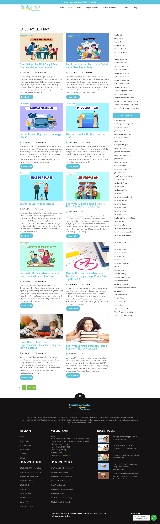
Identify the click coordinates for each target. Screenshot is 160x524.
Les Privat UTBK (26, 506)
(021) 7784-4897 (64, 444)
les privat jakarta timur (122, 235)
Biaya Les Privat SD (121, 77)
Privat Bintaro (119, 270)
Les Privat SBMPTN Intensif (30, 472)
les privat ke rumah (121, 239)
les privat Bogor (120, 204)
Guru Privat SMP (120, 165)
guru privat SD (119, 159)
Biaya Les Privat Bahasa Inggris (126, 101)
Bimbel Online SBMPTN (29, 476)
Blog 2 (22, 458)
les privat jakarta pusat (122, 228)
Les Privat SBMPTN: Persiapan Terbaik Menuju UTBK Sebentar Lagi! (86, 347)
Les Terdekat (119, 42)
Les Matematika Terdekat (124, 98)
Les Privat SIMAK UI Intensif (62, 468)
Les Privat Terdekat (121, 73)
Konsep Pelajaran (120, 179)
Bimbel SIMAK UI (121, 66)
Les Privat (118, 35)
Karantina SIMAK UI (27, 481)
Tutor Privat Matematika (123, 312)
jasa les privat (119, 172)
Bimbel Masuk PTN (121, 84)
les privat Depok (120, 207)
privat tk (117, 291)
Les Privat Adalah (120, 63)
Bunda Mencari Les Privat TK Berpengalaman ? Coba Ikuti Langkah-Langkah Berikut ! (40, 344)
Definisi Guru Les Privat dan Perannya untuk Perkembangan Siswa (124, 448)
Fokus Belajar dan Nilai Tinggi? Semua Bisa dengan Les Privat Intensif (40, 66)
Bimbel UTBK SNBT (110, 7)
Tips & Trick (119, 298)
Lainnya (125, 7)
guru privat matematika (123, 155)
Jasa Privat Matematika (123, 176)
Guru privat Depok (121, 145)
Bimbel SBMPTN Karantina (30, 468)
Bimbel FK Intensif (58, 493)
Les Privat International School (125, 218)
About (70, 7)
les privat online (120, 249)
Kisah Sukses (25, 449)
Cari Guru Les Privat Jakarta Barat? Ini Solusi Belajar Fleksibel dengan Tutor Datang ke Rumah (126, 476)
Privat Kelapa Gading (122, 277)
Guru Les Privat (120, 49)
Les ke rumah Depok (122, 190)
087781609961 (91, 2)
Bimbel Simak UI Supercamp (61, 498)
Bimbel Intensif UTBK (122, 94)
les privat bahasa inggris (123, 197)
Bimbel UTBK (25, 498)
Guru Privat (118, 38)
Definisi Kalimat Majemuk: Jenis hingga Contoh (41, 135)
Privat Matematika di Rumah (125, 288)
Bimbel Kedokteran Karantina (62, 489)
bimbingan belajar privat (123, 124)
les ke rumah (119, 186)
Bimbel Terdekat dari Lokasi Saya (126, 108)
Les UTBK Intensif (58, 485)
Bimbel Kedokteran (121, 70)
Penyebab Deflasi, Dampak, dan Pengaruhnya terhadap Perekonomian (125, 466)
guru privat (118, 141)
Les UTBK (24, 502)
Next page (31, 388)
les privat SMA (119, 260)
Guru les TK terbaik (121, 138)
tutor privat (118, 305)
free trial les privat (121, 127)
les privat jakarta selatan (123, 232)
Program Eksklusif (91, 7)
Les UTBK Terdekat (58, 481)
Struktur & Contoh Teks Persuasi (37, 203)
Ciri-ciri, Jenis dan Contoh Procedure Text (85, 135)
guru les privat (119, 131)
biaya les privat (120, 120)
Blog (135, 7)
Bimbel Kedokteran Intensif (61, 476)
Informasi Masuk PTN (122, 169)
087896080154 (79, 2)
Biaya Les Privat (120, 56)
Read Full (25, 97)
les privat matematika (122, 246)
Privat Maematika (121, 281)
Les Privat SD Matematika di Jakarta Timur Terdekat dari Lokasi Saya (39, 274)
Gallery (23, 454)
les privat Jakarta (120, 225)
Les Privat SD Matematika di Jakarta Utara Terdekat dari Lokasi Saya (86, 205)
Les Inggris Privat (120, 183)
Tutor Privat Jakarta (122, 308)
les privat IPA (119, 221)
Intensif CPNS (119, 45)
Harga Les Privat (120, 59)
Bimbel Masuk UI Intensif (60, 502)
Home (62, 7)
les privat (117, 193)
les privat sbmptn (120, 253)
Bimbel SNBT (25, 485)
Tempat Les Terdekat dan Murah (126, 104)
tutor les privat (119, 301)
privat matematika (121, 284)
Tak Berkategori (120, 294)
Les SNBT (24, 489)
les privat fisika (120, 211)
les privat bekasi (120, 200)
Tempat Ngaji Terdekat (123, 91)
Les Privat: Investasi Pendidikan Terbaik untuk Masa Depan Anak (87, 66)
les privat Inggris (120, 214)
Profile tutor (24, 441)
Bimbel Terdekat (120, 52)
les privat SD (119, 256)
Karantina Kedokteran (59, 472)
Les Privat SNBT (26, 493)
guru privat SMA (120, 162)
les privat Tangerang (122, 263)
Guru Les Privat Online (122, 134)
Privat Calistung (120, 274)
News (116, 267)
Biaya (79, 7)
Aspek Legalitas (26, 445)
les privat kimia (120, 242)
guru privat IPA (120, 148)
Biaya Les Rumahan (121, 80)
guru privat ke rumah (122, 152)
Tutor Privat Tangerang (123, 315)
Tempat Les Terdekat (122, 87)
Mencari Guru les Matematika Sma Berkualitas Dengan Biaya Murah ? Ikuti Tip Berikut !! (87, 276)
